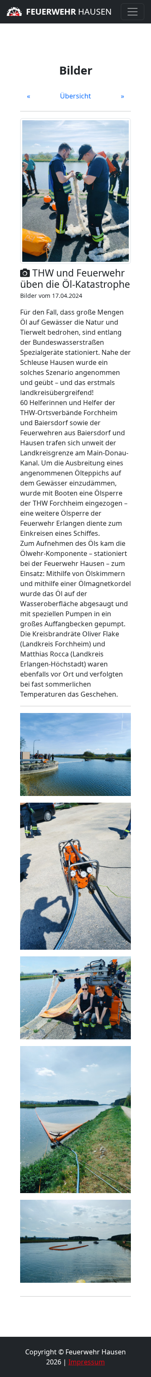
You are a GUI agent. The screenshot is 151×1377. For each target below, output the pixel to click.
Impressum (86, 1362)
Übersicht (75, 96)
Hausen (69, 11)
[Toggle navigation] (132, 11)
